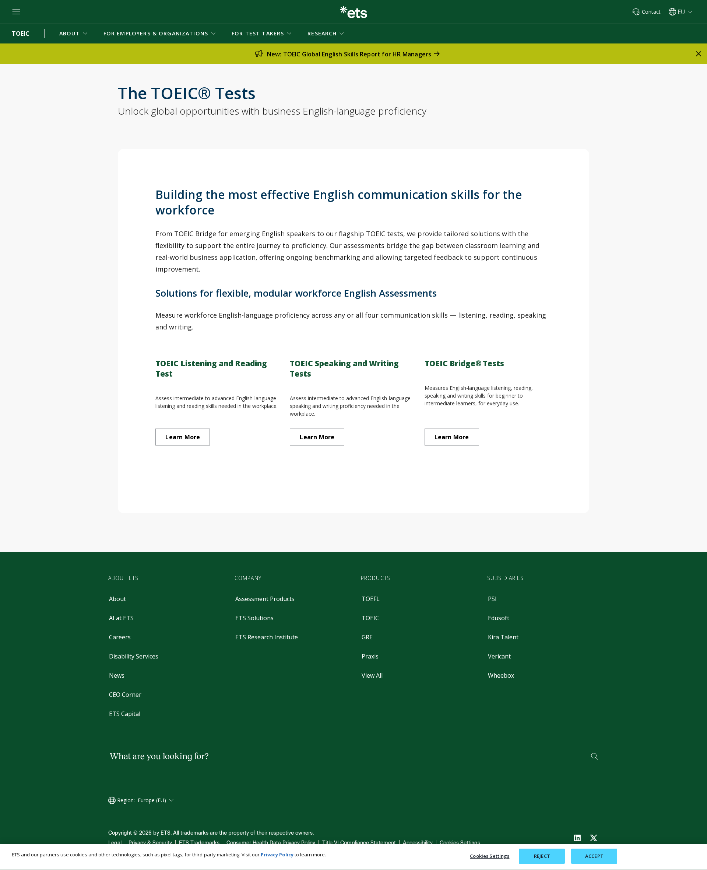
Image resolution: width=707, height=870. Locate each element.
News (116, 675)
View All (372, 675)
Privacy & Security (150, 843)
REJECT (542, 856)
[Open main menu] (16, 11)
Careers (120, 637)
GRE (367, 637)
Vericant (499, 656)
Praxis (370, 656)
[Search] (594, 756)
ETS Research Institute (266, 637)
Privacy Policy (277, 854)
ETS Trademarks (199, 843)
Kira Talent (503, 637)
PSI (492, 599)
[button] (74, 33)
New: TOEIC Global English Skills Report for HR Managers (349, 54)
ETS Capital (124, 714)
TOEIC (370, 618)
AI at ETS (121, 618)
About (117, 599)
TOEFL (371, 599)
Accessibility (418, 843)
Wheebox (501, 675)
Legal (115, 843)
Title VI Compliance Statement (359, 843)
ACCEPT (594, 856)
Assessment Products (265, 599)
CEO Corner (125, 695)
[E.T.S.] (353, 12)
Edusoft (498, 618)
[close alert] (698, 53)
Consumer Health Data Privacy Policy (270, 843)
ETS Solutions (254, 618)
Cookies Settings (460, 843)
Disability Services (133, 656)
